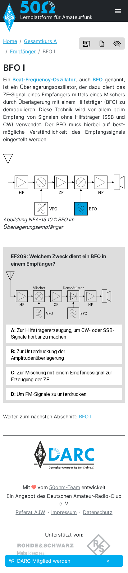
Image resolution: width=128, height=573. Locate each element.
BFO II (86, 416)
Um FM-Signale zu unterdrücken (51, 394)
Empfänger (23, 51)
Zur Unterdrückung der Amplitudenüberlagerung (38, 355)
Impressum (64, 512)
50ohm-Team (64, 487)
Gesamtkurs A (40, 41)
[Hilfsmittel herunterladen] (102, 43)
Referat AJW (30, 512)
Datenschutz (97, 512)
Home (10, 41)
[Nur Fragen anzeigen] (117, 43)
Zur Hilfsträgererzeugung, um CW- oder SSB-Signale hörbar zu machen (62, 333)
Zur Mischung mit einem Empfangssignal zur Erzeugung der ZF (61, 376)
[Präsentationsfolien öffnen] (86, 43)
